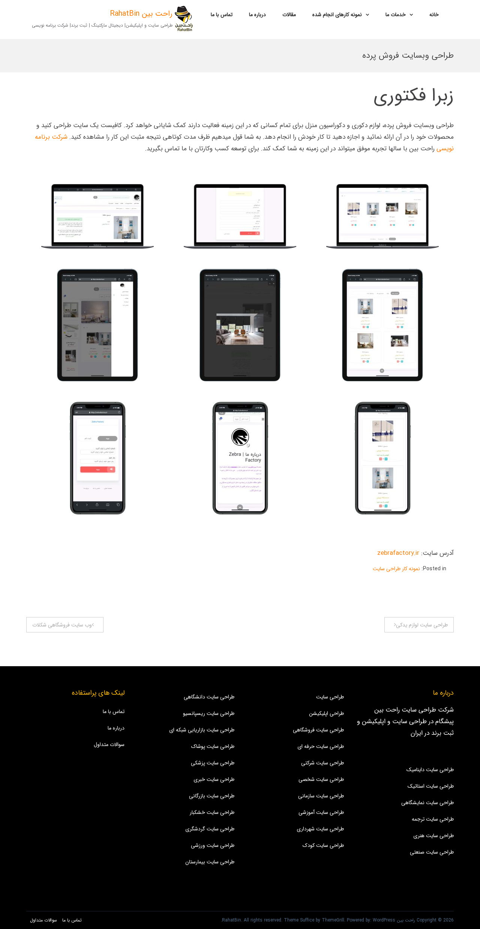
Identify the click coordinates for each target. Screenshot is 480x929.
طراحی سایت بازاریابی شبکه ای (201, 730)
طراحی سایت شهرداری (320, 829)
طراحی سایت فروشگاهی (318, 730)
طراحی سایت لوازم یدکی (422, 625)
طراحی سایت (330, 697)
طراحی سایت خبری (214, 779)
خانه (434, 14)
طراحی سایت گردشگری (209, 829)
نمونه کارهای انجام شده (337, 14)
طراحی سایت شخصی (321, 779)
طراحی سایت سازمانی (321, 796)
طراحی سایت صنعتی (432, 852)
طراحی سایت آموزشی (321, 812)
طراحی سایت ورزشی (212, 845)
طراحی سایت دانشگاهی (209, 697)
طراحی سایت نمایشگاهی (427, 803)
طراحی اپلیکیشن (326, 713)
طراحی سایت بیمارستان (209, 862)
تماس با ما (221, 14)
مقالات (289, 14)
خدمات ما (396, 14)
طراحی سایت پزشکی (212, 763)
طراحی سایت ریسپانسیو (208, 713)
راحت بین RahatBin (141, 13)
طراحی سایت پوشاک (212, 746)
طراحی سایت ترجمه (433, 819)
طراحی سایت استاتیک (431, 786)
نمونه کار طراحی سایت (396, 569)
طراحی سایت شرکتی (322, 763)
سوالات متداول (109, 744)
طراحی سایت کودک (323, 845)
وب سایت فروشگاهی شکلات (62, 625)
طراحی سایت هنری (433, 836)
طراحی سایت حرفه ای (320, 746)
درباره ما (257, 14)
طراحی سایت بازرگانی (211, 796)
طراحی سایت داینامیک (430, 770)
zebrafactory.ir (398, 553)
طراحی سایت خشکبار (212, 812)
